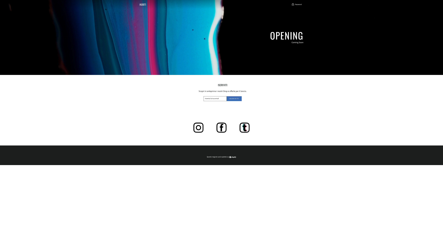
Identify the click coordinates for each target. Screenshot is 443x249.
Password (298, 4)
